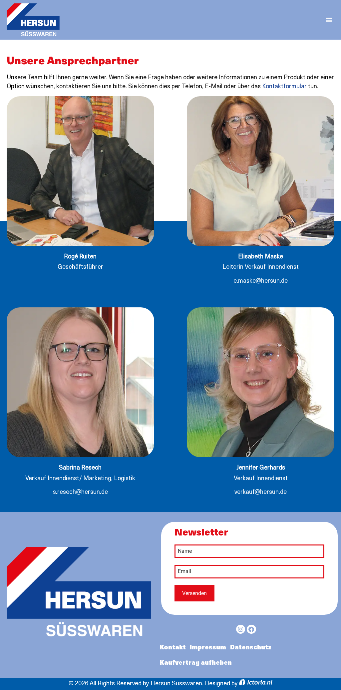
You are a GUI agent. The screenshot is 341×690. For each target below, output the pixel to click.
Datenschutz (250, 648)
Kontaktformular (284, 87)
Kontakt (173, 648)
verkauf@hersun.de (260, 493)
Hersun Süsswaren (176, 684)
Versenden (194, 593)
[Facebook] (251, 629)
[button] (328, 19)
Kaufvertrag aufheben (196, 663)
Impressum (208, 648)
